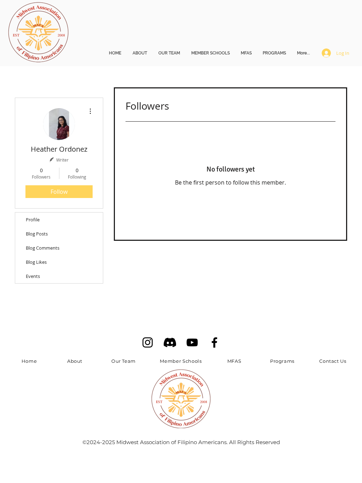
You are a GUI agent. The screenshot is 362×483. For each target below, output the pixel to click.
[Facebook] (214, 342)
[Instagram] (147, 342)
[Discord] (170, 342)
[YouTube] (192, 342)
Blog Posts (37, 234)
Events (33, 276)
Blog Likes (36, 262)
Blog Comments (42, 248)
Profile (33, 219)
